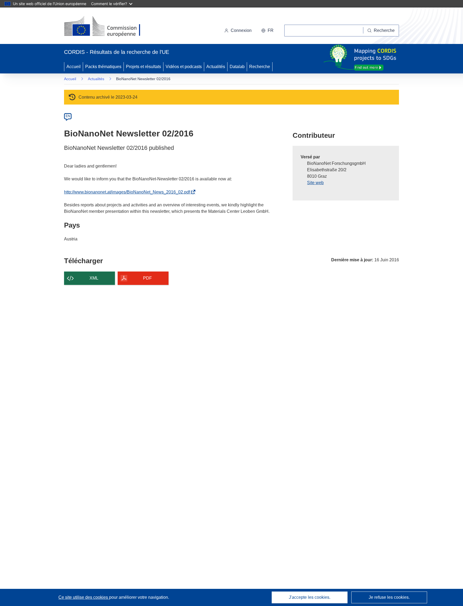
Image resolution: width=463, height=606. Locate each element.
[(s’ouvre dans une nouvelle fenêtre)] (107, 27)
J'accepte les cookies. (309, 597)
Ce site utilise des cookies (83, 597)
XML (93, 278)
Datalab (237, 66)
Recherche (259, 66)
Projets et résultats (143, 66)
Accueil (73, 66)
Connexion (241, 30)
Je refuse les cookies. (389, 597)
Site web (315, 182)
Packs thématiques (103, 66)
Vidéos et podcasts (184, 66)
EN (68, 116)
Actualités (215, 66)
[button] (267, 30)
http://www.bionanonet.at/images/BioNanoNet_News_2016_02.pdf (128, 192)
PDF (147, 278)
